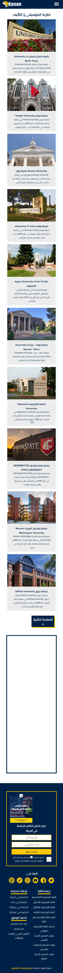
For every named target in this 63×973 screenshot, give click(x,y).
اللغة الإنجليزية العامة (44, 912)
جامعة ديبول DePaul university (31, 591)
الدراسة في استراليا (19, 912)
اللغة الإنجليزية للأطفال (44, 907)
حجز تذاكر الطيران (19, 923)
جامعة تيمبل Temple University (31, 115)
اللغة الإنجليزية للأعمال (44, 902)
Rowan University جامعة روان (31, 171)
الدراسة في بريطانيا (19, 907)
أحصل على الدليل (31, 852)
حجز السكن (19, 928)
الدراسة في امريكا (19, 897)
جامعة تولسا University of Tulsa (31, 226)
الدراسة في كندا (19, 902)
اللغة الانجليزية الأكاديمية (44, 897)
